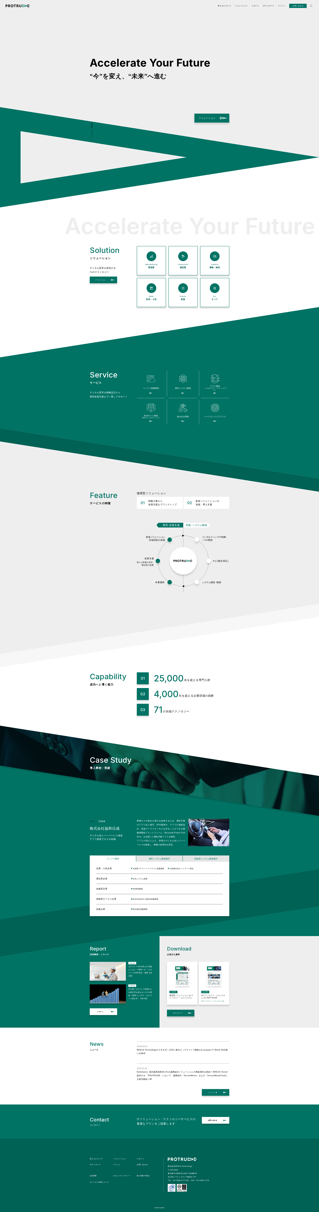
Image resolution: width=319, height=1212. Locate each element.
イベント (281, 6)
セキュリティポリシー (122, 1176)
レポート (255, 6)
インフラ (113, 859)
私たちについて (224, 6)
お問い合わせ (298, 6)
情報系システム (206, 859)
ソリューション (241, 6)
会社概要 (93, 1176)
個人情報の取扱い (144, 1176)
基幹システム (159, 859)
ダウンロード (268, 6)
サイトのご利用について (99, 1182)
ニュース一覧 (212, 1092)
